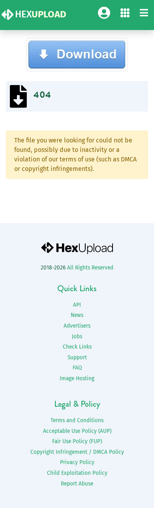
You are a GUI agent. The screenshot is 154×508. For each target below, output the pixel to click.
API (77, 304)
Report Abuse (77, 483)
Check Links (77, 346)
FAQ (77, 367)
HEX (40, 14)
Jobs (77, 336)
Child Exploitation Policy (77, 473)
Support (77, 357)
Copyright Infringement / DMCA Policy (77, 452)
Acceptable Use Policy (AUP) (77, 431)
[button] (144, 13)
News (77, 315)
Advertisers (77, 325)
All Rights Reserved (90, 267)
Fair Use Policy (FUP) (77, 441)
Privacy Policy (77, 462)
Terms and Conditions (77, 420)
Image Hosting (77, 378)
